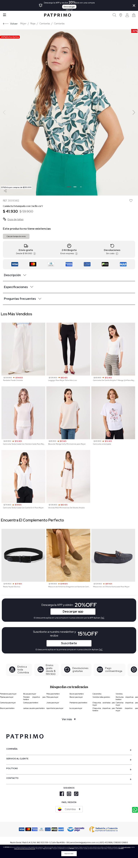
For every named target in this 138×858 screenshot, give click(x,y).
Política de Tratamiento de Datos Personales (24, 848)
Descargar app (73, 611)
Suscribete (69, 643)
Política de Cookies (125, 847)
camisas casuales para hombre (34, 708)
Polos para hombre (53, 694)
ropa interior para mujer (54, 708)
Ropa (32, 23)
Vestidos (119, 694)
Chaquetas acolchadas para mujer (104, 703)
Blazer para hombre (7, 708)
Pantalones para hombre (78, 702)
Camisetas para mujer (8, 702)
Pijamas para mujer (6, 697)
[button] (121, 15)
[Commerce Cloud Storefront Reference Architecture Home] (57, 15)
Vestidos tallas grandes (101, 697)
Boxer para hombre (77, 694)
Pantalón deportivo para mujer (127, 709)
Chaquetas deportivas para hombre (104, 709)
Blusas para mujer (29, 694)
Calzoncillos (97, 694)
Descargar (69, 6)
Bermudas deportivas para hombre (127, 698)
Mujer (23, 23)
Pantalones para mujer (8, 694)
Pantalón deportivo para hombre (34, 698)
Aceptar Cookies (69, 853)
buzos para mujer (76, 708)
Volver (14, 23)
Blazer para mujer (76, 697)
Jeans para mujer (52, 702)
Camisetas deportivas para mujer (127, 703)
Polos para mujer (52, 697)
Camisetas (44, 23)
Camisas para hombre (30, 702)
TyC (101, 649)
